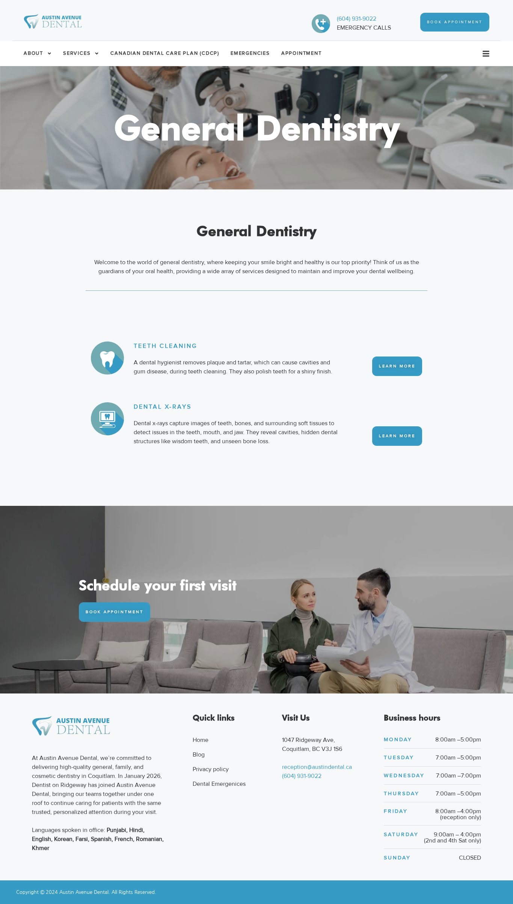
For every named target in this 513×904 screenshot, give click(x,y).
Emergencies (250, 53)
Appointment (301, 53)
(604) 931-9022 (356, 19)
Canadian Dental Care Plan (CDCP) (164, 53)
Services (77, 53)
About (33, 53)
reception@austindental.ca (317, 767)
